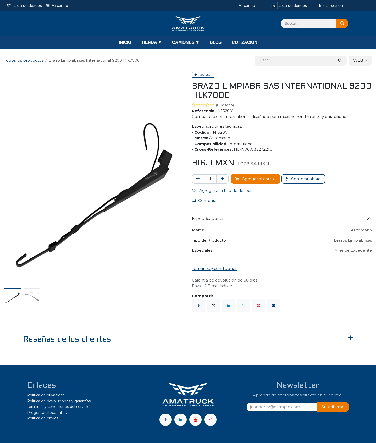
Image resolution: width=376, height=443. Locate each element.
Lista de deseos (27, 5)
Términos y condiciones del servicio (58, 406)
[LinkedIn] (229, 305)
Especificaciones (208, 218)
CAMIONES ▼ (186, 42)
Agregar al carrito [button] (258, 178)
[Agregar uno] (222, 179)
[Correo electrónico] (273, 305)
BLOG (216, 42)
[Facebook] (199, 305)
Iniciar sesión (331, 5)
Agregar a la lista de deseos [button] (225, 190)
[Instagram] (210, 420)
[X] (214, 305)
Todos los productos (23, 60)
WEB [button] (358, 60)
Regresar (205, 75)
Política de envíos (42, 418)
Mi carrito (57, 5)
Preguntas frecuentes (47, 412)
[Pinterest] (258, 305)
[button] (333, 407)
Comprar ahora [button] (305, 178)
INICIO (125, 42)
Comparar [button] (208, 200)
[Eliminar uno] (198, 179)
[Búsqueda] (342, 23)
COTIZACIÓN (244, 42)
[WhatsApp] (243, 305)
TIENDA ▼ (151, 42)
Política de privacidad (46, 395)
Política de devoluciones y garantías (59, 401)
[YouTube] (195, 420)
